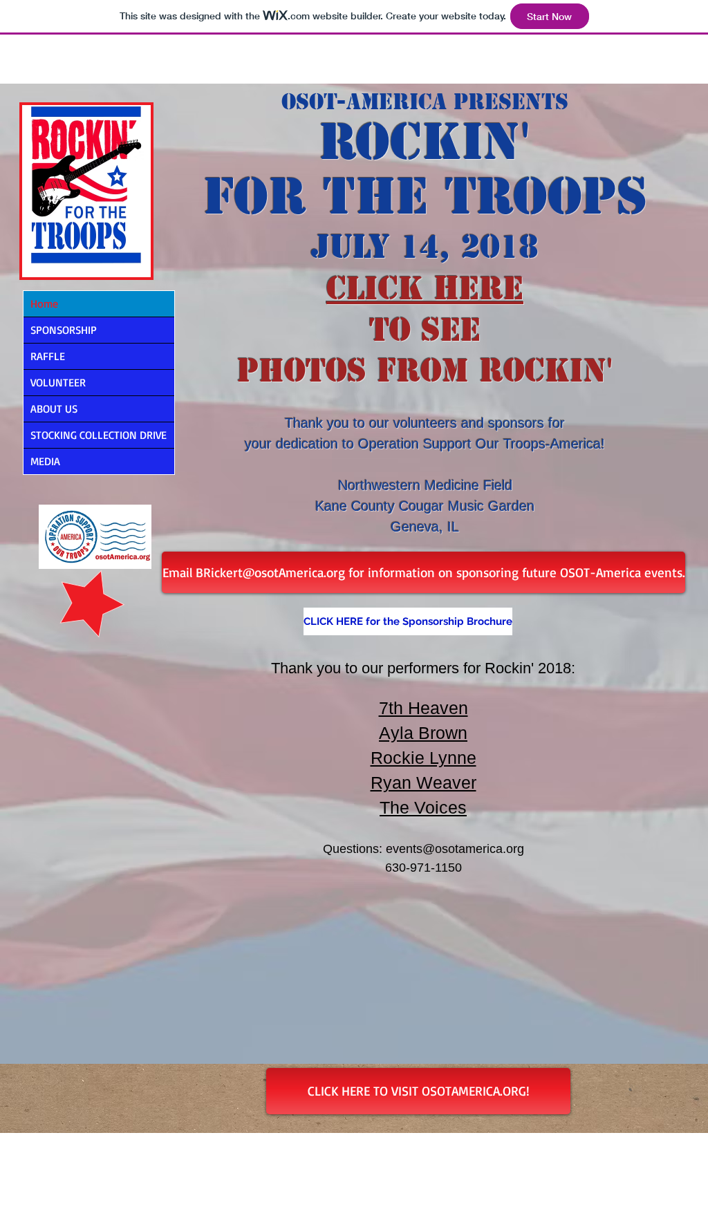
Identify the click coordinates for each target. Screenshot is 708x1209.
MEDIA (45, 461)
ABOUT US (53, 408)
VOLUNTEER (58, 382)
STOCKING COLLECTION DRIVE (98, 435)
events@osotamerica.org (455, 849)
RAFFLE (47, 356)
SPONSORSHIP (63, 330)
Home (44, 303)
